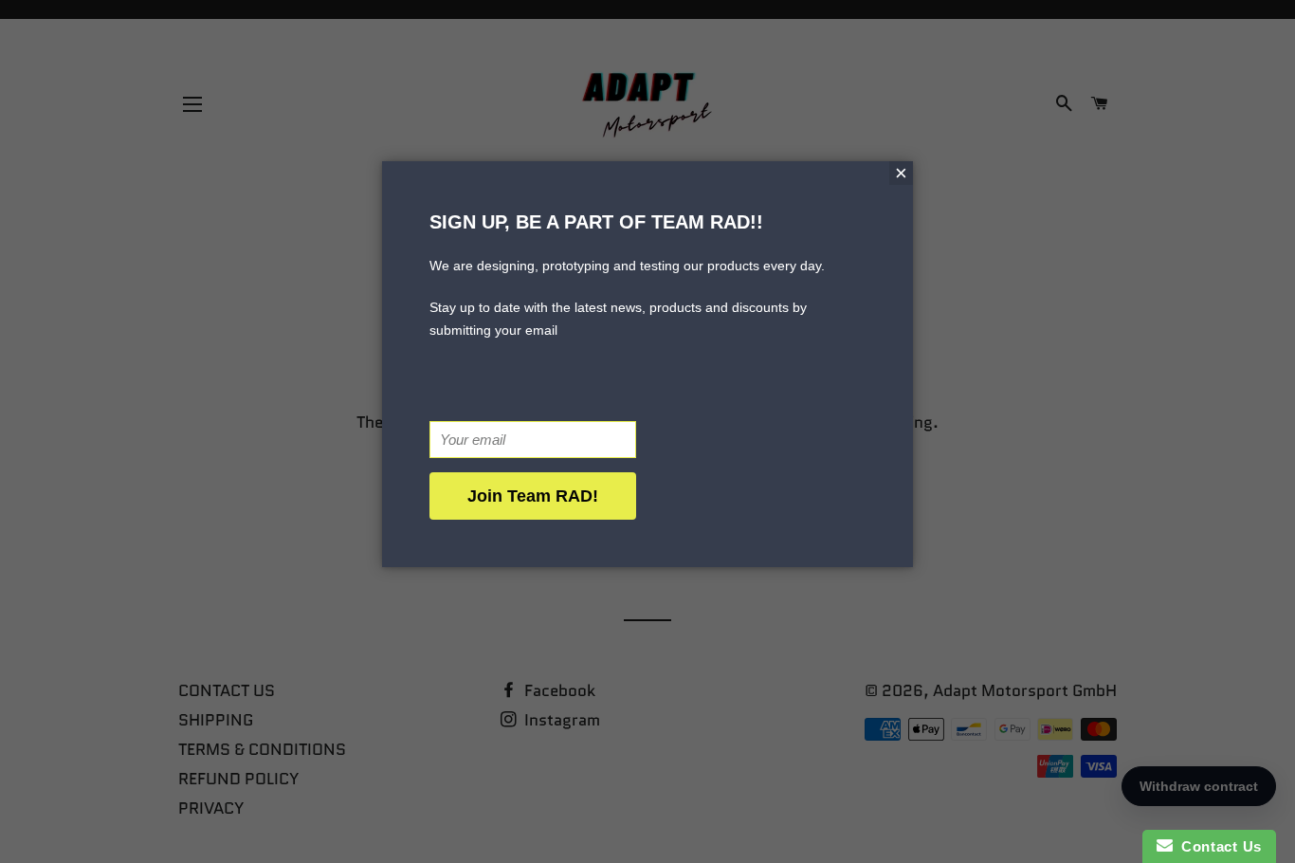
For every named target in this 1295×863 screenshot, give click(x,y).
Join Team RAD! (532, 496)
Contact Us (1217, 846)
